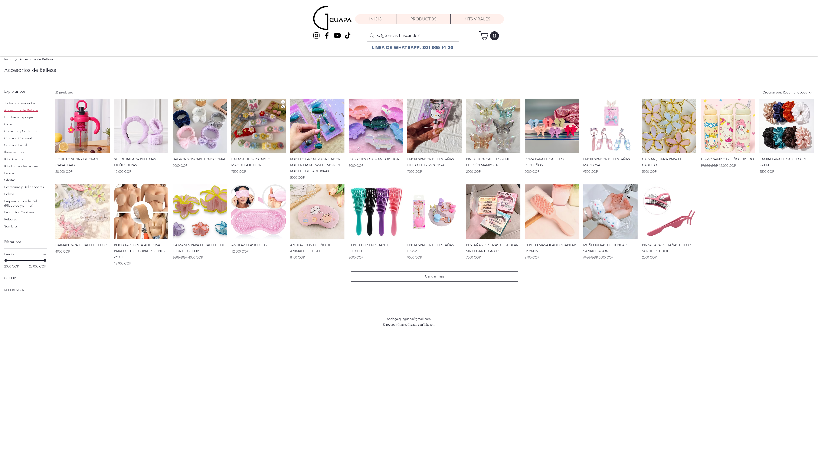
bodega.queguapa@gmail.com (409, 319)
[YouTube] (337, 35)
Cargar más (434, 276)
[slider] (5, 260)
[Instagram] (316, 35)
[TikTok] (348, 35)
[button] (490, 35)
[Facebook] (327, 35)
